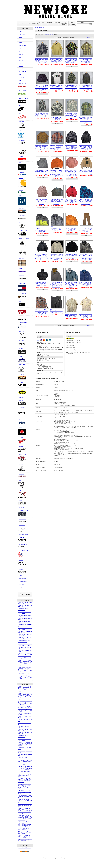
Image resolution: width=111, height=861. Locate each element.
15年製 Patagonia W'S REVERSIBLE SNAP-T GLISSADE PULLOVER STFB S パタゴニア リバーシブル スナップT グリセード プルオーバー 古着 (85, 257)
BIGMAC (21, 397)
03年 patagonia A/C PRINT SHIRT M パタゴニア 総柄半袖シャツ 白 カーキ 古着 (71, 315)
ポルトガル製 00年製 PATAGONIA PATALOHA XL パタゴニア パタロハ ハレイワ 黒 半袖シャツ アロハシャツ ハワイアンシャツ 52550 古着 (71, 60)
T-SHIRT (21, 31)
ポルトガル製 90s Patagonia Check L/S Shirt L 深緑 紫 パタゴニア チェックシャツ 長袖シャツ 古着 (85, 87)
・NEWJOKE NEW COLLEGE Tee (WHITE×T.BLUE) (25, 628)
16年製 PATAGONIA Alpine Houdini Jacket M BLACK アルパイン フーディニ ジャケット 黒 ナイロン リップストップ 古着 (85, 147)
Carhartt (21, 178)
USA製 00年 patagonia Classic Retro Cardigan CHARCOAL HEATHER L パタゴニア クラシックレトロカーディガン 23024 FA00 (56, 202)
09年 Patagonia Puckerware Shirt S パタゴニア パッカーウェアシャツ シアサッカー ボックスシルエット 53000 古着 (85, 120)
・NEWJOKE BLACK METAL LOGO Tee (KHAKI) (25, 635)
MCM (20, 480)
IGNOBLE (21, 317)
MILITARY (21, 569)
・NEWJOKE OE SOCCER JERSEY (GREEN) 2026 (25, 606)
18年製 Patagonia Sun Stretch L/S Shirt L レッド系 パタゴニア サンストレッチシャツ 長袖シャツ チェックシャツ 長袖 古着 (56, 147)
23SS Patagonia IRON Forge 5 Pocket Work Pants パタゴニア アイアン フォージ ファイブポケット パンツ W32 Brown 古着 (85, 229)
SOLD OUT (21, 584)
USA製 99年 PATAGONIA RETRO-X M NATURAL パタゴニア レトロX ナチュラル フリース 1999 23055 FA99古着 (85, 172)
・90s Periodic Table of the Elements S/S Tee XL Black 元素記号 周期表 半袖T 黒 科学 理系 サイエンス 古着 (24, 780)
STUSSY (21, 248)
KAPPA (20, 427)
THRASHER (21, 407)
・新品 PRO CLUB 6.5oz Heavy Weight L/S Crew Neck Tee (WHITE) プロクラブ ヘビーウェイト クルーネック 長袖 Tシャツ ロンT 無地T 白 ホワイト (25, 663)
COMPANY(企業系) (23, 581)
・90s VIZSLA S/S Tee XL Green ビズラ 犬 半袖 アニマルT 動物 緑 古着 (25, 792)
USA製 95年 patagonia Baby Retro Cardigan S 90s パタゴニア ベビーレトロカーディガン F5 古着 (85, 283)
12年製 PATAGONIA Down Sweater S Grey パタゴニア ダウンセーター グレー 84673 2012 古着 (56, 228)
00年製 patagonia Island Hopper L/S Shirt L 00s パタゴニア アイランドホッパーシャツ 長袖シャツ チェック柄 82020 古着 (41, 202)
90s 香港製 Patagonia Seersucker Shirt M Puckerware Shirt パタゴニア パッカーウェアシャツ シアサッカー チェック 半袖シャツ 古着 (41, 60)
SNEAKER (21, 66)
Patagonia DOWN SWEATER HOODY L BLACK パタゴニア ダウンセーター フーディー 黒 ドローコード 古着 (41, 283)
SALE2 (20, 587)
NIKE (20, 105)
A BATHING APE (22, 293)
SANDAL (21, 69)
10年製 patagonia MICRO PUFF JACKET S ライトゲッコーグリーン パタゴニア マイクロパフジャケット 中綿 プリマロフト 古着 (41, 229)
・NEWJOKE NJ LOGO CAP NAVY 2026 (24, 651)
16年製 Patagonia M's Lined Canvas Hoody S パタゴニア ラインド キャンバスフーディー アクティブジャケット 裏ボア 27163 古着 (56, 284)
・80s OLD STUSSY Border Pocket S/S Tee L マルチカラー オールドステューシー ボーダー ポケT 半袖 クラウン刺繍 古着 (25, 767)
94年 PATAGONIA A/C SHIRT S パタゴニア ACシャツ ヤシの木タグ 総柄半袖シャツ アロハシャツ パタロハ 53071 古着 (71, 116)
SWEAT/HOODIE (22, 45)
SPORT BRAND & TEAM (24, 550)
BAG (20, 63)
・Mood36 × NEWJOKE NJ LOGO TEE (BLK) (25, 717)
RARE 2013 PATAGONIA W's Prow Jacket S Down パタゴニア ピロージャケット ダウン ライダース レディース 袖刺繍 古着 (41, 257)
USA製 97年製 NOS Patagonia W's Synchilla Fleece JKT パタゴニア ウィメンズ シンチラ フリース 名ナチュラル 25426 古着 (56, 257)
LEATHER (21, 54)
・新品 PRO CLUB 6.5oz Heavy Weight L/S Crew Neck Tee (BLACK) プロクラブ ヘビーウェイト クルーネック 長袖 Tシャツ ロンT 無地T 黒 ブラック (25, 656)
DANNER (21, 446)
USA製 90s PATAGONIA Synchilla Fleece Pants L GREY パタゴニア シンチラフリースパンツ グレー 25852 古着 (41, 172)
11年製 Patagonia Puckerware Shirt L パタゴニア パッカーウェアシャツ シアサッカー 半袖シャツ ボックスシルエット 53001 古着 (85, 60)
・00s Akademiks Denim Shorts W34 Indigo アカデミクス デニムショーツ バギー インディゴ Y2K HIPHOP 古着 (25, 762)
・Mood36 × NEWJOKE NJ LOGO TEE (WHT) (25, 714)
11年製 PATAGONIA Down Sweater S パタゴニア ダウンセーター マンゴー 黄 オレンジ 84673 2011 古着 (71, 228)
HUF (20, 301)
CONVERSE (21, 122)
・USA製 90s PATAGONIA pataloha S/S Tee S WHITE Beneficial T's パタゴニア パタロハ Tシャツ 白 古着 (25, 743)
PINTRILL (21, 500)
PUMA (20, 148)
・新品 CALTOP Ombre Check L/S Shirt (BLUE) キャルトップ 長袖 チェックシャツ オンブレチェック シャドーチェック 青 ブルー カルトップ (25, 817)
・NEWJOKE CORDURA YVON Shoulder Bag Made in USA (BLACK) (25, 796)
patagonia (21, 208)
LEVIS (20, 309)
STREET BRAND (22, 537)
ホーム (36, 27)
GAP (20, 195)
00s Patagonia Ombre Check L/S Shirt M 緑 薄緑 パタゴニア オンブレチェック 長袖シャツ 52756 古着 (71, 87)
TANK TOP (21, 40)
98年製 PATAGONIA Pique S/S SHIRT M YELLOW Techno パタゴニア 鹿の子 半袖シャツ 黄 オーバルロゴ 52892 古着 (56, 60)
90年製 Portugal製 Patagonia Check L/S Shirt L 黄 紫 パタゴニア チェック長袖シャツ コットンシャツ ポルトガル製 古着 (41, 147)
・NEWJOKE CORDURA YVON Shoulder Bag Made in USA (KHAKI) (25, 801)
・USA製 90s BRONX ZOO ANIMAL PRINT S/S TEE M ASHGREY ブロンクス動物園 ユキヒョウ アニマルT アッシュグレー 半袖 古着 (25, 786)
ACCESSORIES (22, 77)
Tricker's (21, 464)
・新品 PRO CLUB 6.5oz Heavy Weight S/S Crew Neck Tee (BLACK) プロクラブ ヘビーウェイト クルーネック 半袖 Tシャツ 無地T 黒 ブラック (25, 669)
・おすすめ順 (46, 35)
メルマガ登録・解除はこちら (25, 848)
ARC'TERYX (21, 331)
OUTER (20, 51)
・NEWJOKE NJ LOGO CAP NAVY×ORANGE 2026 (24, 612)
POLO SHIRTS (22, 34)
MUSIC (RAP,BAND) (23, 534)
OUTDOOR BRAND (23, 544)
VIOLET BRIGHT (22, 519)
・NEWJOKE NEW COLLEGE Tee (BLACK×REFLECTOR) (25, 631)
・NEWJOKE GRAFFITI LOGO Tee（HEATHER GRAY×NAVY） (25, 644)
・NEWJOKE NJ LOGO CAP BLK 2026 (24, 648)
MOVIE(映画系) (22, 578)
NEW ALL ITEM (22, 90)
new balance (22, 140)
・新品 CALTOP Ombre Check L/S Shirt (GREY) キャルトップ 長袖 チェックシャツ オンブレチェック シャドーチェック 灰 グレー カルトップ (25, 831)
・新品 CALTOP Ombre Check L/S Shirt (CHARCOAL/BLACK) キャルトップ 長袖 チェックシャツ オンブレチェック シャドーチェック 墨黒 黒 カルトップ (25, 838)
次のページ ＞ (90, 37)
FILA (20, 419)
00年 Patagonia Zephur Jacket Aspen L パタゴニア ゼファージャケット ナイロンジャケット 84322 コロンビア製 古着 (71, 284)
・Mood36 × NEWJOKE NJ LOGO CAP (25, 720)
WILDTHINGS (22, 340)
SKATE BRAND (22, 525)
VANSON (21, 389)
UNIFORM (21, 43)
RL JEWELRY (21, 507)
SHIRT (20, 37)
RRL (20, 222)
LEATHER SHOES (22, 72)
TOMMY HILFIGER (23, 283)
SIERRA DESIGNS (23, 322)
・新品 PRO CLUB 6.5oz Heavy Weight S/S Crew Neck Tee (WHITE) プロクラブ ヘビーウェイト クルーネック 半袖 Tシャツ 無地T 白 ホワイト (25, 676)
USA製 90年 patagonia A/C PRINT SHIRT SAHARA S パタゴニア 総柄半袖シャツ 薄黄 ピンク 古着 (85, 315)
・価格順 (51, 35)
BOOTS (20, 74)
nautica (20, 268)
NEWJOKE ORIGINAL (23, 98)
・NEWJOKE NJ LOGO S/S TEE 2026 (25, 625)
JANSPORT (21, 474)
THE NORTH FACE (23, 230)
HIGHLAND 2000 (23, 365)
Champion (21, 172)
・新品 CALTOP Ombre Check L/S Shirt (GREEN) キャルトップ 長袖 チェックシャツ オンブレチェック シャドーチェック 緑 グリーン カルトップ (25, 824)
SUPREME (21, 156)
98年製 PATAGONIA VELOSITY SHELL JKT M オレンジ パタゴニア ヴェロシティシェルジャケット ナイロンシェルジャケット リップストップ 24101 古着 (56, 173)
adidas (20, 130)
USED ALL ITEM (22, 83)
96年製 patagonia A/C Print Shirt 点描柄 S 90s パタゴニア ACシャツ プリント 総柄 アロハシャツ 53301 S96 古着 (41, 312)
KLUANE (21, 356)
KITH (20, 163)
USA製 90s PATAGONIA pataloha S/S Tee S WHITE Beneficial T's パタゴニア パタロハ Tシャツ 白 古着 (56, 87)
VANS (20, 113)
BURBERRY (21, 258)
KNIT (20, 48)
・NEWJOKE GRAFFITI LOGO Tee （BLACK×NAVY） (25, 641)
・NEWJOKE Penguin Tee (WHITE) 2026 (25, 619)
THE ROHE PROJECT (23, 510)
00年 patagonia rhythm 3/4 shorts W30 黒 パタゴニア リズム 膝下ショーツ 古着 (56, 311)
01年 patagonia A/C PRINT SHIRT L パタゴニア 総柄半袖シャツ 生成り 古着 (56, 119)
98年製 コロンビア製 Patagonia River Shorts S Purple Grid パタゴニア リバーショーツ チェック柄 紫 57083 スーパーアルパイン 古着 (41, 88)
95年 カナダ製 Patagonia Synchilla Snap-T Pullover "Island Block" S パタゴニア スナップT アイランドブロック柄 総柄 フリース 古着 (85, 202)
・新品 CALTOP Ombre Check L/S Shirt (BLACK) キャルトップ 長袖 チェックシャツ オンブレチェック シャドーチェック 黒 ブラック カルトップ (25, 811)
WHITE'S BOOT (22, 454)
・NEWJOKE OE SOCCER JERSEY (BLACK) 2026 (25, 603)
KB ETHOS (21, 400)
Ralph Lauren (22, 215)
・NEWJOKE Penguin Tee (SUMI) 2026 (25, 616)
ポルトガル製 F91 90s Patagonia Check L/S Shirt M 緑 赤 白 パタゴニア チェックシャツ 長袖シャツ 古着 (41, 115)
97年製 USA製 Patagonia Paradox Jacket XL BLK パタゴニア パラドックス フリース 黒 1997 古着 (71, 256)
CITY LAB (21, 348)
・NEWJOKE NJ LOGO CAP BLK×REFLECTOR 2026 (25, 609)
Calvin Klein (21, 275)
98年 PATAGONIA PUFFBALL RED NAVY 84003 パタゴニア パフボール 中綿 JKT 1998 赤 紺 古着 (71, 201)
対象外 (20, 575)
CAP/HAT (21, 60)
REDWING (21, 437)
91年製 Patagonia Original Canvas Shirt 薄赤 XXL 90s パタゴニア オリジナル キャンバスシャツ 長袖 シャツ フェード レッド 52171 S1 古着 (71, 173)
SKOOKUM (21, 374)
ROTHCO (21, 490)
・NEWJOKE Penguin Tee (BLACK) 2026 (25, 622)
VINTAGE (21, 560)
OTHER (20, 80)
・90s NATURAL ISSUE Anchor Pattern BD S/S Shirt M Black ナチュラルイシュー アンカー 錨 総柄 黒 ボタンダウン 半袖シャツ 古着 (25, 774)
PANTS (20, 57)
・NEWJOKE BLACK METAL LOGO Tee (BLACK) (25, 638)
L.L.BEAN (21, 190)
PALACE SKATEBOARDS (24, 238)
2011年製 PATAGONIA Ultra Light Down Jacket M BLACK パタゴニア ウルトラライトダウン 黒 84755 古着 (71, 146)
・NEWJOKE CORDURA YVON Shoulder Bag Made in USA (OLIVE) (25, 805)
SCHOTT (21, 382)
